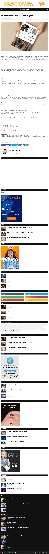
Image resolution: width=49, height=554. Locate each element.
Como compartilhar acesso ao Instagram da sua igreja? (18, 503)
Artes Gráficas (9, 325)
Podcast (23, 328)
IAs (11, 327)
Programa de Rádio (30, 328)
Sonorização (7, 330)
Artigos (5, 142)
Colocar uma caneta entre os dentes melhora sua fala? (18, 237)
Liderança (36, 327)
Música (11, 328)
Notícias (15, 328)
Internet (23, 327)
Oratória (19, 328)
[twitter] (36, 294)
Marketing (3, 328)
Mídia (7, 328)
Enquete (36, 325)
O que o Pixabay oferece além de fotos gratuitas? (17, 508)
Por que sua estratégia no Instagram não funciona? (17, 431)
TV (11, 330)
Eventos (3, 327)
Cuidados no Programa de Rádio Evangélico (15, 274)
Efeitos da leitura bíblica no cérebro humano (16, 517)
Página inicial (3, 13)
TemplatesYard (10, 552)
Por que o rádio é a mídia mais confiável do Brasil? (17, 316)
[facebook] (12, 294)
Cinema (22, 325)
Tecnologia (19, 330)
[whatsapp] (12, 297)
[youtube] (12, 300)
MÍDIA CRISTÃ (24, 9)
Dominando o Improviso (11, 498)
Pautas (47, 552)
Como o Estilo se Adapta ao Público (14, 488)
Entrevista (40, 325)
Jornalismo (31, 327)
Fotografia (7, 327)
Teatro (14, 330)
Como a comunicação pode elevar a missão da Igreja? (17, 436)
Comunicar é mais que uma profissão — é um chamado (17, 389)
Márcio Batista (4, 18)
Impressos (8, 13)
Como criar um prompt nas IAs (13, 384)
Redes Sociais (42, 328)
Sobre (39, 552)
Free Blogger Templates (23, 552)
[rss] (36, 300)
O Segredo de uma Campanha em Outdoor (15, 441)
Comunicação (9, 142)
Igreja (13, 142)
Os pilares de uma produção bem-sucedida (15, 483)
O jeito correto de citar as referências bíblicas (16, 306)
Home (36, 552)
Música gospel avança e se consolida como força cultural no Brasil (20, 232)
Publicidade (37, 328)
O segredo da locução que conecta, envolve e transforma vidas (19, 227)
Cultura (32, 325)
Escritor (45, 325)
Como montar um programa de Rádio (14, 285)
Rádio (3, 330)
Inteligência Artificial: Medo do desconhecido (16, 394)
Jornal (27, 327)
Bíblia (18, 325)
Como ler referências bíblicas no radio (14, 478)
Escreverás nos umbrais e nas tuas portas (15, 279)
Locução (40, 327)
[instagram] (36, 297)
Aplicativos (3, 325)
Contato (43, 552)
